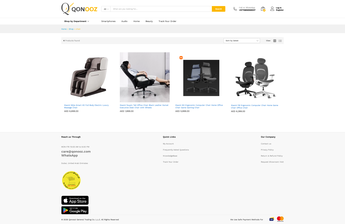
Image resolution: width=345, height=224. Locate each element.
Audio (124, 21)
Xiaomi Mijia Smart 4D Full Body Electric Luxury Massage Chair (86, 106)
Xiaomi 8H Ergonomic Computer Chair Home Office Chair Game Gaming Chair (199, 106)
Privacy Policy (267, 150)
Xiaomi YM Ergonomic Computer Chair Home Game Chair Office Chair (254, 106)
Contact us (266, 144)
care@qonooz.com (76, 151)
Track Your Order (167, 21)
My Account (168, 144)
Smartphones (108, 21)
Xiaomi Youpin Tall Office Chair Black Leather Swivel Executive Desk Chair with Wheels (144, 106)
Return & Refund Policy (272, 156)
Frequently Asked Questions (176, 150)
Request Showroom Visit (272, 162)
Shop (71, 29)
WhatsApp (69, 155)
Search (218, 9)
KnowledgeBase (170, 156)
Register (280, 10)
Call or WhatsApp (247, 7)
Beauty (149, 21)
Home (136, 21)
